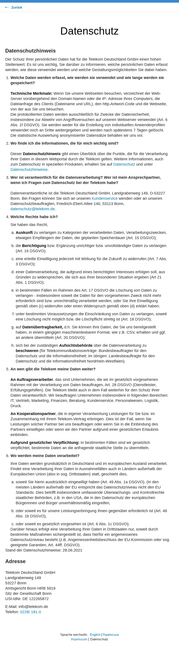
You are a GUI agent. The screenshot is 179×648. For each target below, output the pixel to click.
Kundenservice (105, 198)
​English (95, 634)
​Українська (110, 634)
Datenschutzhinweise (29, 169)
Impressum (79, 639)
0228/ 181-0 (30, 612)
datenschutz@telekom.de (32, 209)
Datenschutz (124, 164)
